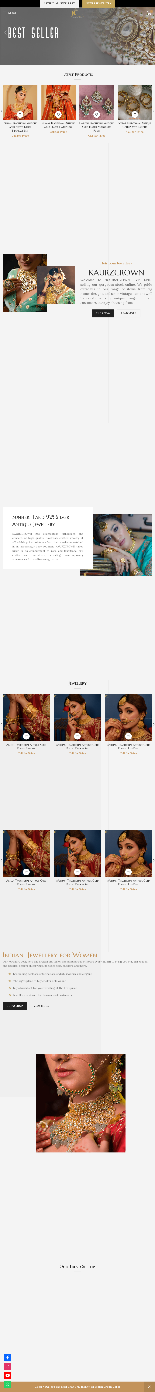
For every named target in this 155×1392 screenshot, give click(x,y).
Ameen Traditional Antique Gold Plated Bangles (58, 125)
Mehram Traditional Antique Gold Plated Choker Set (96, 126)
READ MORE (128, 313)
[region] (77, 32)
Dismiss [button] (149, 1387)
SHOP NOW (103, 313)
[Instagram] (7, 1366)
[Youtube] (7, 1375)
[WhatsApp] (7, 1384)
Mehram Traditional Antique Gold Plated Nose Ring (135, 126)
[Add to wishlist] (20, 114)
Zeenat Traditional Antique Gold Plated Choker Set (20, 125)
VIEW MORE (41, 1006)
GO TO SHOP (15, 1006)
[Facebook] (7, 1357)
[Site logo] (77, 12)
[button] (6, 32)
